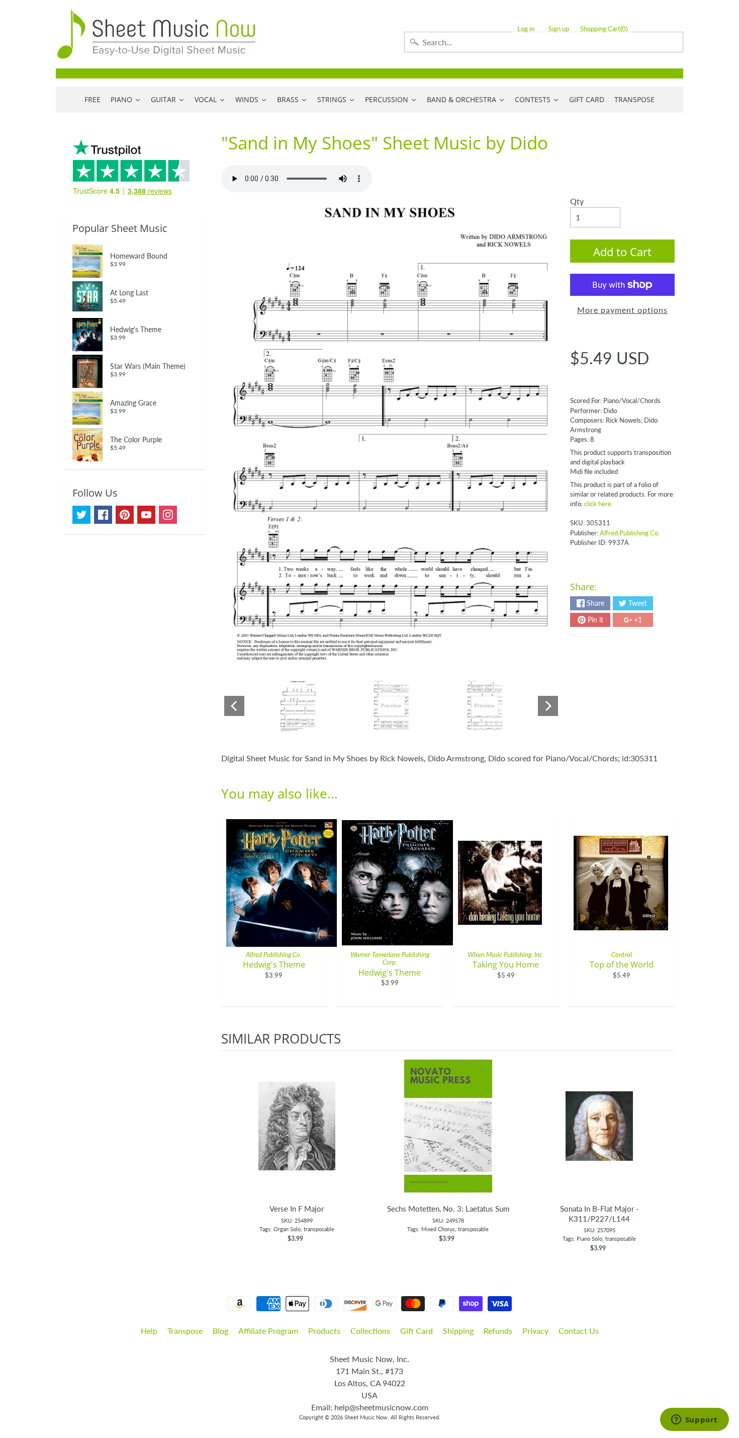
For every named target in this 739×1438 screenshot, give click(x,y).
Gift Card (416, 1330)
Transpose (185, 1330)
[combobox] (543, 42)
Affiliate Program (268, 1330)
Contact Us (579, 1330)
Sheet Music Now (366, 1417)
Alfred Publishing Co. (630, 533)
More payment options (622, 309)
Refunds (498, 1330)
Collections (370, 1330)
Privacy (535, 1330)
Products (324, 1330)
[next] (665, 1151)
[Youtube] (146, 515)
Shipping (458, 1330)
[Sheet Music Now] (156, 34)
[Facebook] (103, 515)
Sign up (558, 29)
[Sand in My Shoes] (297, 706)
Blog (220, 1330)
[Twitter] (81, 515)
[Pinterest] (125, 515)
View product (297, 1136)
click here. (598, 504)
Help (149, 1330)
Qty (577, 201)
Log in (525, 29)
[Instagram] (168, 515)
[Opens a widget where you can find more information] (694, 1420)
